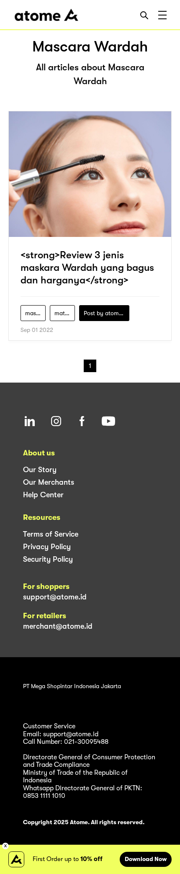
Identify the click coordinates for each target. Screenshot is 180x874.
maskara (35, 313)
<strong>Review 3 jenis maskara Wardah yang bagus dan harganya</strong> (87, 267)
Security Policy (48, 559)
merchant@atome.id (58, 626)
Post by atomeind (106, 313)
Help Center (43, 495)
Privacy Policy (47, 546)
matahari (64, 313)
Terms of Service (50, 534)
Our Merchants (48, 482)
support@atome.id (55, 597)
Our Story (40, 469)
